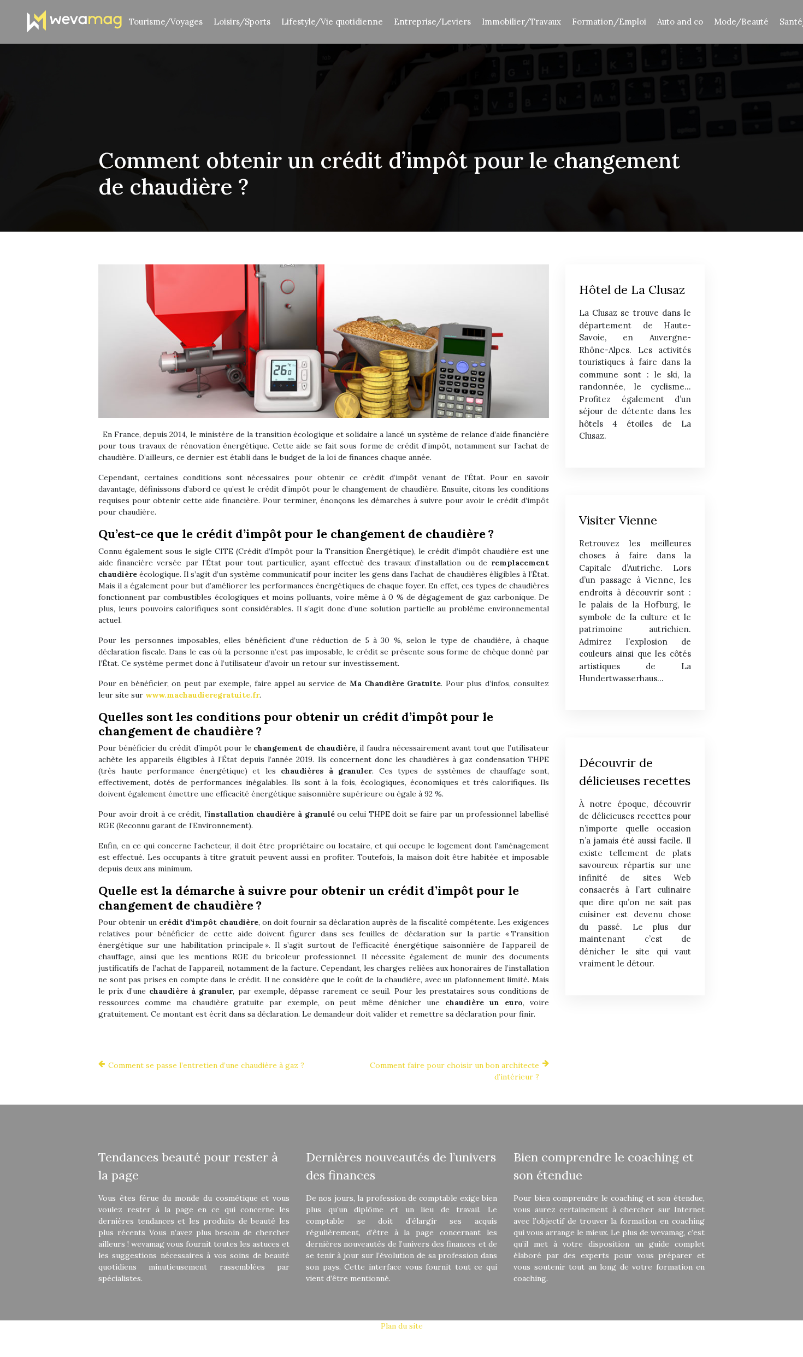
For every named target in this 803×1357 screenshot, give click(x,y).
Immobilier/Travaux (521, 21)
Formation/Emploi (609, 21)
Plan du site (402, 1326)
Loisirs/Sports (242, 21)
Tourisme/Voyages (166, 21)
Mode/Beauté (741, 21)
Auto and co (680, 21)
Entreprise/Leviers (432, 21)
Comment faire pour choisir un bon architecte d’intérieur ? (454, 1071)
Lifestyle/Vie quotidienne (332, 21)
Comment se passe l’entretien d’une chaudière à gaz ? (206, 1065)
